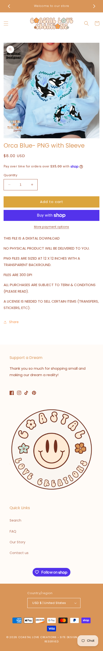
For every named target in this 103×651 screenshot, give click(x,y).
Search (15, 520)
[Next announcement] (94, 6)
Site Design (68, 637)
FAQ (13, 531)
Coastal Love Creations (37, 637)
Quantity (10, 175)
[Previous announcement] (9, 6)
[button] (6, 23)
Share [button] (14, 322)
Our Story (17, 542)
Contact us (19, 552)
